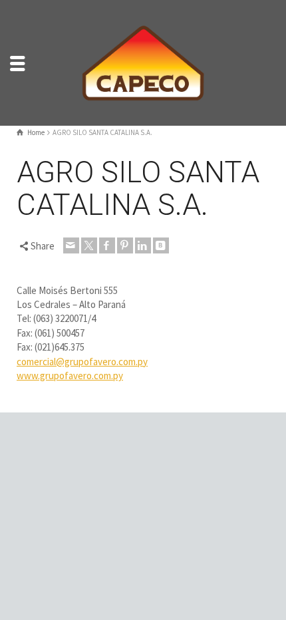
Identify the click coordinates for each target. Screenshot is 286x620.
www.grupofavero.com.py (70, 375)
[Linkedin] (143, 245)
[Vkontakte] (161, 245)
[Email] (71, 245)
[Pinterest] (125, 245)
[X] (89, 245)
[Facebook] (107, 245)
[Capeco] (143, 61)
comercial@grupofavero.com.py (82, 361)
